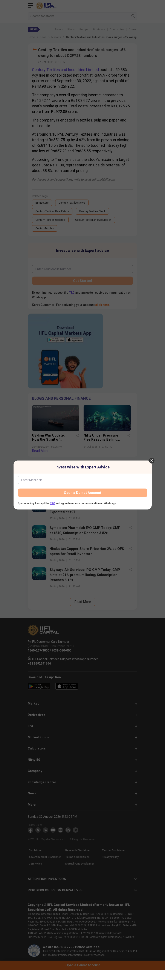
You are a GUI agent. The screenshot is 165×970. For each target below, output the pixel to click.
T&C (52, 503)
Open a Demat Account (82, 493)
